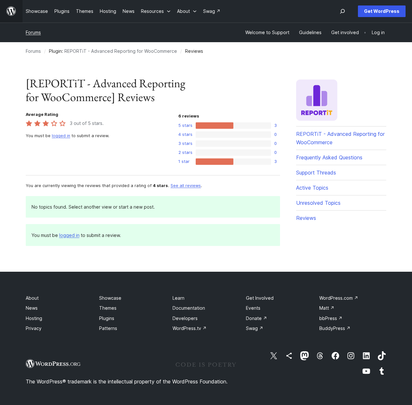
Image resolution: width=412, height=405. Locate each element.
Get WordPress (381, 11)
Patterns (108, 328)
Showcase (110, 298)
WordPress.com (338, 298)
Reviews (306, 218)
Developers (185, 318)
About (32, 298)
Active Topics (312, 187)
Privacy (34, 328)
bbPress (330, 318)
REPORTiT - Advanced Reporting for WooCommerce (120, 51)
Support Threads (316, 172)
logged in (61, 135)
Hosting (34, 318)
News (32, 308)
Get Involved (260, 298)
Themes (108, 308)
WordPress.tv (190, 328)
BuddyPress (335, 328)
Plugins (106, 318)
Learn (178, 298)
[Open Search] (342, 11)
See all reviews (186, 185)
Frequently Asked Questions (329, 157)
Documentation (189, 308)
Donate (256, 318)
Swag (254, 328)
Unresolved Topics (318, 203)
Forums (33, 32)
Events (253, 308)
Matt (326, 308)
